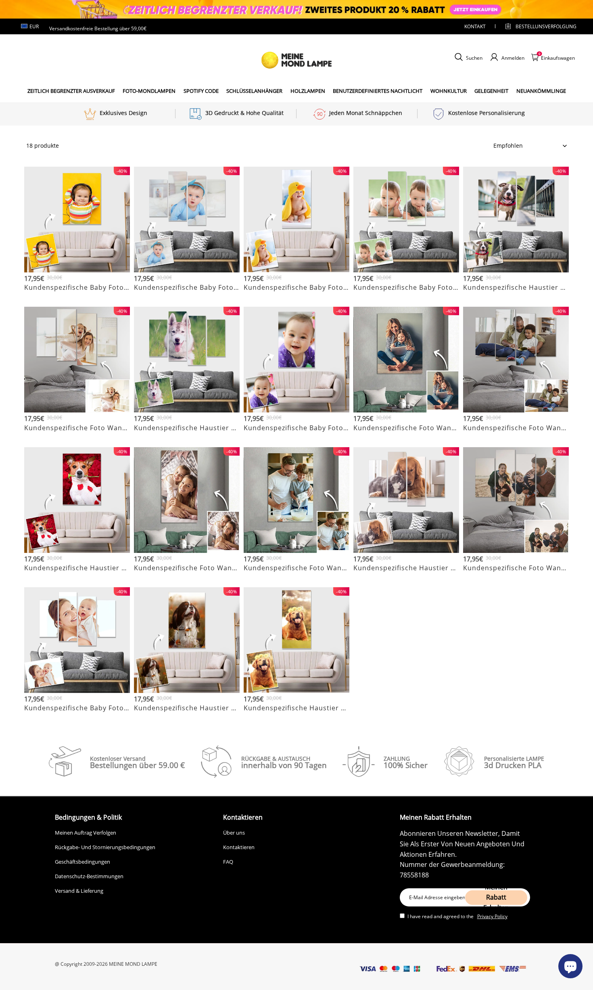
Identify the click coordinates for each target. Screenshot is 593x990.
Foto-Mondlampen (149, 90)
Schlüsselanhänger (254, 90)
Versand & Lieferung (79, 890)
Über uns (234, 832)
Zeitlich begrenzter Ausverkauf (71, 90)
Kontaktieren (239, 847)
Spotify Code (201, 90)
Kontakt (475, 26)
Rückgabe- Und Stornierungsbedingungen (105, 847)
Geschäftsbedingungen (82, 861)
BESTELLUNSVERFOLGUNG (539, 26)
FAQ (228, 861)
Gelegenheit (491, 90)
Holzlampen (307, 90)
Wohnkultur (448, 90)
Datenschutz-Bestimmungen (89, 876)
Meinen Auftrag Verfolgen (85, 832)
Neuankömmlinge (541, 90)
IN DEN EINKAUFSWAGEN (77, 297)
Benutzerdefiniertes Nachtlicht (377, 90)
